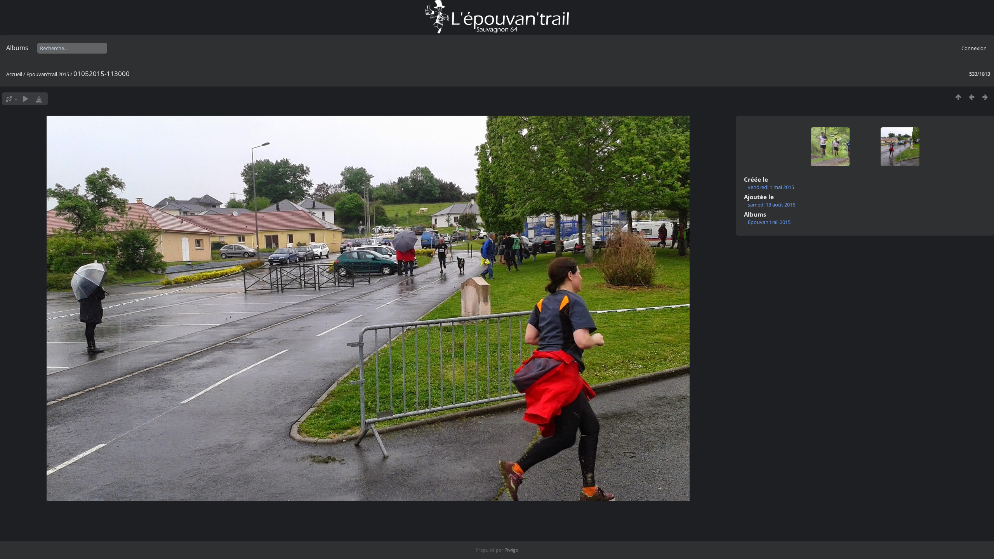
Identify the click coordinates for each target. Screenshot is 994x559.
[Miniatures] (958, 96)
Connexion (974, 48)
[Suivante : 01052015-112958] (985, 96)
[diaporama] (25, 98)
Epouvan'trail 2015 (47, 74)
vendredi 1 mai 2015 (771, 187)
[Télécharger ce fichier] (39, 98)
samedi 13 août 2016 (771, 204)
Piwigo (511, 550)
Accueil (14, 74)
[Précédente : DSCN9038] (971, 96)
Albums (17, 47)
